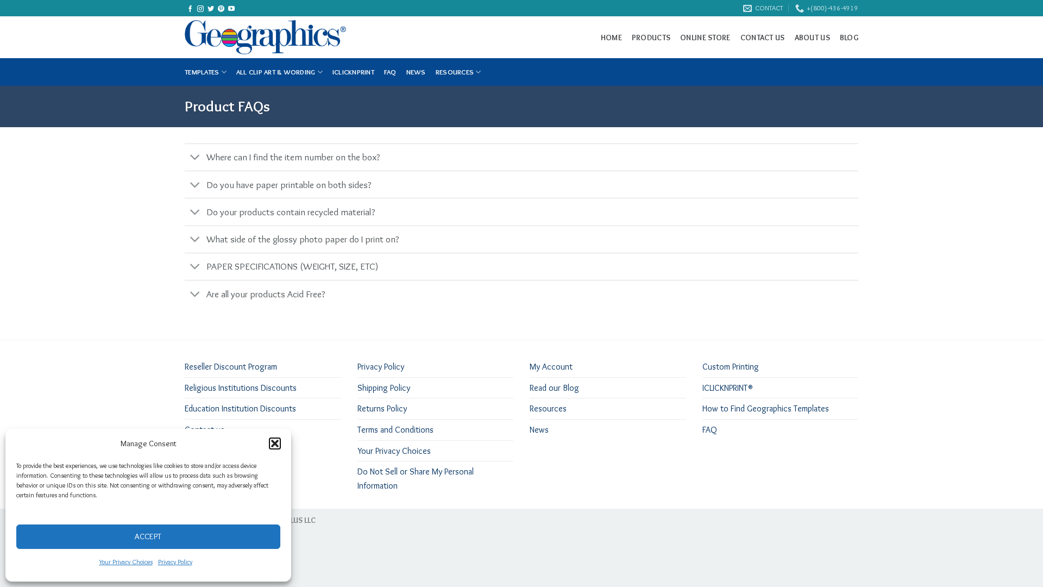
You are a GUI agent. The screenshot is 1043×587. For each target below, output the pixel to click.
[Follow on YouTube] (231, 9)
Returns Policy (382, 408)
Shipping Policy (383, 388)
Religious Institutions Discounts (241, 388)
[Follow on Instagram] (200, 9)
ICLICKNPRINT (353, 72)
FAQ (390, 72)
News (539, 429)
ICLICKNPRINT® (727, 388)
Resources (455, 72)
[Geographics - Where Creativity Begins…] (288, 37)
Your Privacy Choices (126, 562)
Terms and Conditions (395, 429)
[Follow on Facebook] (190, 9)
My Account (551, 366)
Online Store (705, 37)
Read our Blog (554, 388)
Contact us (762, 37)
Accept (148, 536)
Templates (202, 72)
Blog (849, 37)
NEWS (416, 72)
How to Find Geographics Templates (765, 408)
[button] (274, 443)
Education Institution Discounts (240, 408)
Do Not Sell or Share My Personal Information (415, 478)
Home (611, 37)
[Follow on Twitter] (211, 9)
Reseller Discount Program (231, 366)
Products (651, 37)
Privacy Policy (175, 562)
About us (812, 37)
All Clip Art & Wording (276, 72)
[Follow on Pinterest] (221, 9)
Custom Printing (730, 366)
